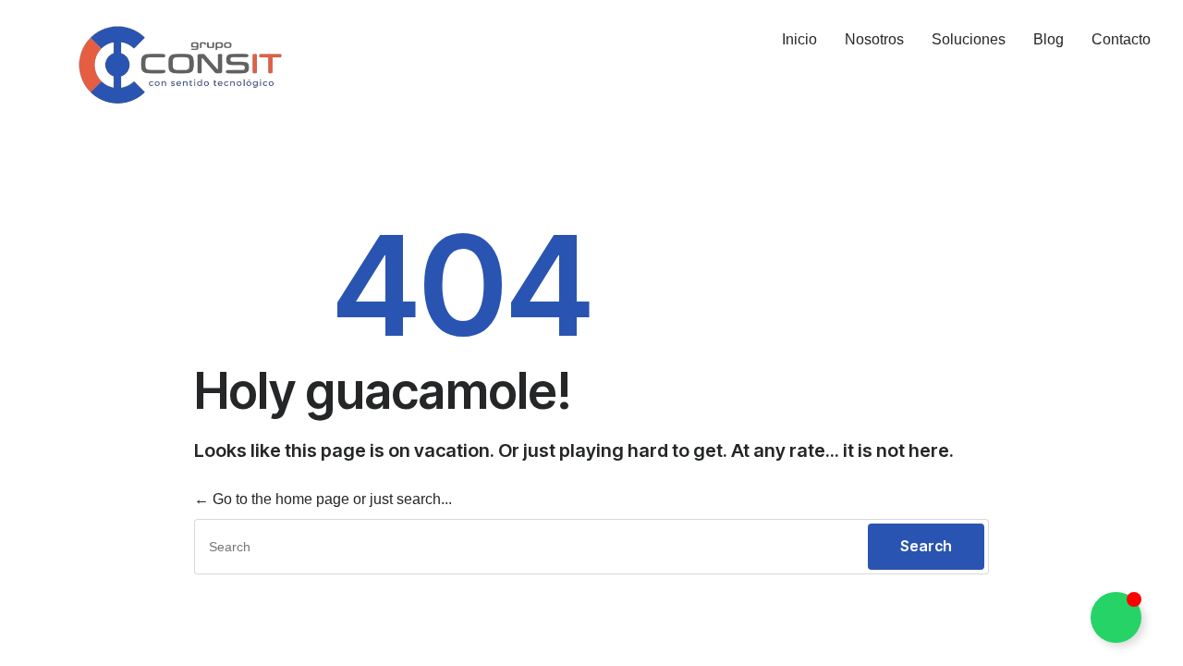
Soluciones (969, 39)
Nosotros (874, 39)
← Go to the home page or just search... (323, 499)
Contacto (1121, 39)
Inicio (799, 39)
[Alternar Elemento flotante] (1116, 617)
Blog (1048, 39)
